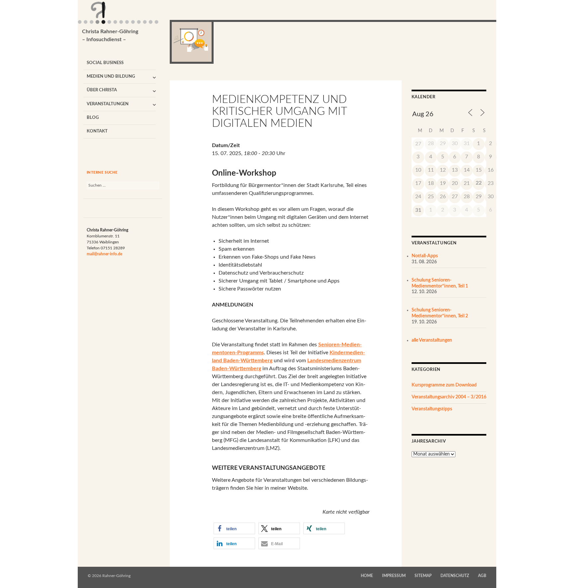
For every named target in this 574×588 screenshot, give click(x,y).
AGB (482, 576)
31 (418, 210)
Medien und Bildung (111, 76)
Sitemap (423, 576)
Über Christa (102, 90)
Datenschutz (454, 576)
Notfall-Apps (425, 256)
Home (367, 576)
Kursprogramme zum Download (444, 385)
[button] (234, 528)
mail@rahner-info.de (104, 254)
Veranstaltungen (108, 104)
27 (418, 143)
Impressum (394, 576)
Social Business (105, 63)
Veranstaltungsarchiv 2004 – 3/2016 (449, 397)
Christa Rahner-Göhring (110, 35)
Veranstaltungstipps (432, 409)
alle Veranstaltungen (432, 340)
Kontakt (97, 131)
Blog (93, 118)
